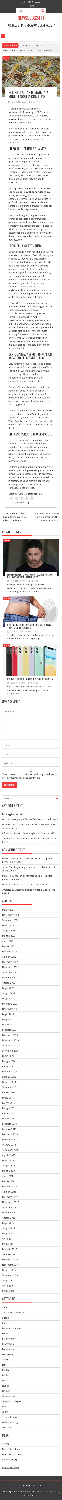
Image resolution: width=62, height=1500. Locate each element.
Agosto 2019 (8, 1092)
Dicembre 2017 (10, 1196)
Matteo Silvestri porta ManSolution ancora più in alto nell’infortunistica (29, 576)
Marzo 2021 (8, 1024)
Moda (5, 1375)
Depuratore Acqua (11, 1328)
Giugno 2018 (8, 1165)
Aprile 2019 (8, 1113)
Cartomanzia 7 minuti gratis (23, 367)
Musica (5, 1380)
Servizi (5, 1406)
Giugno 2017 (8, 1228)
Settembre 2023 (10, 920)
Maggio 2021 (9, 1019)
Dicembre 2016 (10, 1259)
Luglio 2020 (8, 1055)
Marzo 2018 (8, 1181)
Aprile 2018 (8, 1175)
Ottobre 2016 (9, 1269)
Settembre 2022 (10, 977)
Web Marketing (10, 1422)
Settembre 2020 (10, 1050)
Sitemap (31, 6)
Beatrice (35, 101)
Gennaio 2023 (9, 956)
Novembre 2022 (10, 967)
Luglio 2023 (8, 925)
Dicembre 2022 (10, 961)
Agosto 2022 (8, 982)
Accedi (5, 1443)
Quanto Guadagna (11, 1401)
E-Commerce (9, 1338)
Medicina (6, 1370)
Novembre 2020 (10, 1040)
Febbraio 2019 (9, 1123)
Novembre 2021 (10, 1008)
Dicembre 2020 (10, 1035)
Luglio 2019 (8, 1097)
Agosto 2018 (8, 1155)
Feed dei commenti (12, 1454)
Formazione (8, 1349)
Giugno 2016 (8, 1280)
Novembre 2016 (10, 1264)
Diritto (5, 1333)
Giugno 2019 (8, 1102)
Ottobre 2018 (9, 1144)
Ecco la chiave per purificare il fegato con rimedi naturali (30, 819)
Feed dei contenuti (11, 1449)
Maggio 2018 (9, 1170)
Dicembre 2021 (10, 1003)
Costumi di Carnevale (13, 1312)
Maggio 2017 (9, 1233)
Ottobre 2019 (9, 1082)
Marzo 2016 (8, 1290)
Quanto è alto (9, 1396)
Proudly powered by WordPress (18, 1491)
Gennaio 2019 (9, 1128)
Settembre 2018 (10, 1149)
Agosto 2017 (8, 1217)
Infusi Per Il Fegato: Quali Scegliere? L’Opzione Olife (28, 833)
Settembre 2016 (10, 1275)
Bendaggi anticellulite (13, 814)
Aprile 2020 (8, 1066)
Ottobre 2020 (9, 1045)
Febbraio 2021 (9, 1029)
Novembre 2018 (10, 1139)
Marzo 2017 (8, 1243)
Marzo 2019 (8, 1118)
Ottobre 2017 (9, 1207)
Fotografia (7, 1354)
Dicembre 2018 (10, 1134)
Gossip (5, 1359)
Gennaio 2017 (9, 1254)
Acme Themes (31, 1495)
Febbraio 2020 (9, 1071)
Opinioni (6, 1390)
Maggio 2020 (9, 1061)
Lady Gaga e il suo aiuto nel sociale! (28, 884)
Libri (4, 1364)
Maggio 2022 (9, 998)
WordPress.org (9, 1459)
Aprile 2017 (8, 1238)
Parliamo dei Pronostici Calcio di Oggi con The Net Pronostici (47, 517)
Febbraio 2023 (9, 951)
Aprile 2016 (8, 1285)
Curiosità (6, 1323)
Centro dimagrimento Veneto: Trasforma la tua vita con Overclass (29, 626)
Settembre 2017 (10, 1212)
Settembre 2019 (10, 1087)
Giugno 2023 (8, 930)
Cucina (5, 1317)
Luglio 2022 (8, 988)
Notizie (6, 58)
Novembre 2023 (10, 914)
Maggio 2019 (9, 1108)
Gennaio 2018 (9, 1191)
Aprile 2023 (8, 941)
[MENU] (3, 36)
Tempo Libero (9, 1417)
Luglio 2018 (8, 1160)
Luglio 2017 (8, 1222)
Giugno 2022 (8, 993)
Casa (4, 1307)
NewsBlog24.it (31, 18)
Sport (5, 1411)
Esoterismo (8, 1343)
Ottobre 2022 (9, 972)
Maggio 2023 (9, 935)
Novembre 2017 (10, 1202)
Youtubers (7, 1427)
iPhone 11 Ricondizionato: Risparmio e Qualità (30, 679)
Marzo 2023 (8, 946)
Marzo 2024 (8, 909)
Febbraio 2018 (9, 1186)
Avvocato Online (10, 1467)
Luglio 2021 (8, 1014)
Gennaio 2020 (9, 1076)
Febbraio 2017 (9, 1249)
